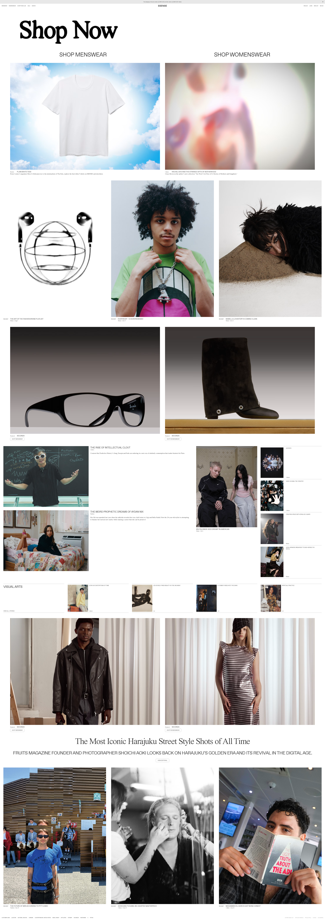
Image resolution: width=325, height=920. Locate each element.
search (34, 5)
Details (179, 1)
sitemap (70, 917)
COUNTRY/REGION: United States (43, 917)
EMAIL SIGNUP (55, 917)
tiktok (91, 917)
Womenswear (12, 5)
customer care (6, 917)
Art (154, 611)
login (310, 5)
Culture (167, 172)
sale (29, 5)
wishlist (316, 5)
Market (12, 172)
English (306, 5)
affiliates (63, 917)
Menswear (4, 5)
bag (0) (321, 5)
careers (31, 917)
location (13, 917)
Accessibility (320, 917)
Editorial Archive (22, 917)
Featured (12, 436)
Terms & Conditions (299, 917)
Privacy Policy (308, 917)
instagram (83, 917)
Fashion (92, 514)
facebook (76, 917)
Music (12, 320)
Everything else (21, 5)
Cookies (314, 917)
